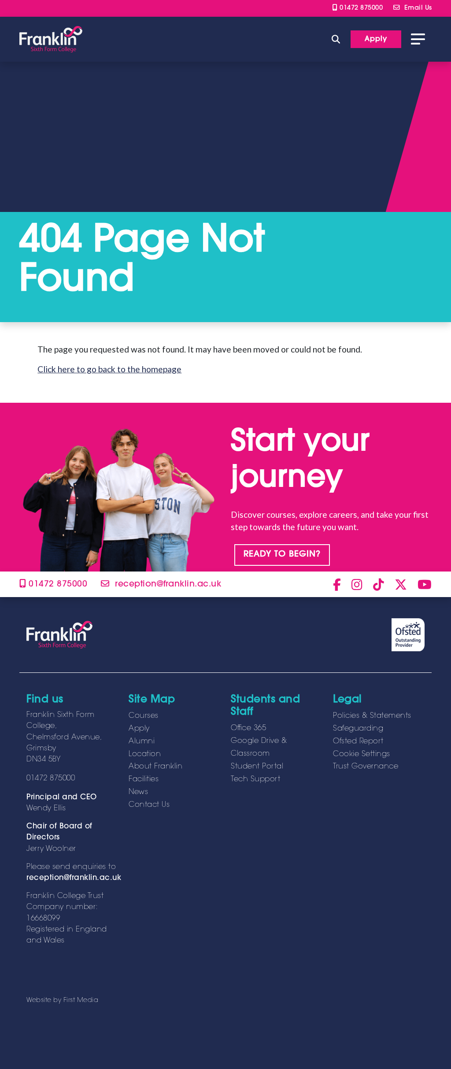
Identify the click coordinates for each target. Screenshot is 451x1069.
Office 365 (248, 728)
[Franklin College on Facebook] (337, 584)
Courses (144, 716)
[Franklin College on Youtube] (425, 584)
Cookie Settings (361, 754)
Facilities (144, 779)
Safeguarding (358, 728)
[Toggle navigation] (418, 39)
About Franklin (155, 766)
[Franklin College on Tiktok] (378, 584)
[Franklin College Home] (50, 39)
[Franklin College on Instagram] (356, 584)
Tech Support (255, 779)
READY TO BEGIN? (282, 554)
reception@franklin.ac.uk (73, 878)
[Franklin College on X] (401, 584)
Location (145, 754)
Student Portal (257, 766)
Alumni (142, 741)
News (138, 792)
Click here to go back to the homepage (109, 369)
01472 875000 (360, 8)
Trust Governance (365, 766)
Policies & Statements (372, 716)
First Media (81, 1000)
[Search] (336, 39)
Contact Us (149, 805)
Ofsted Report (358, 741)
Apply (139, 728)
